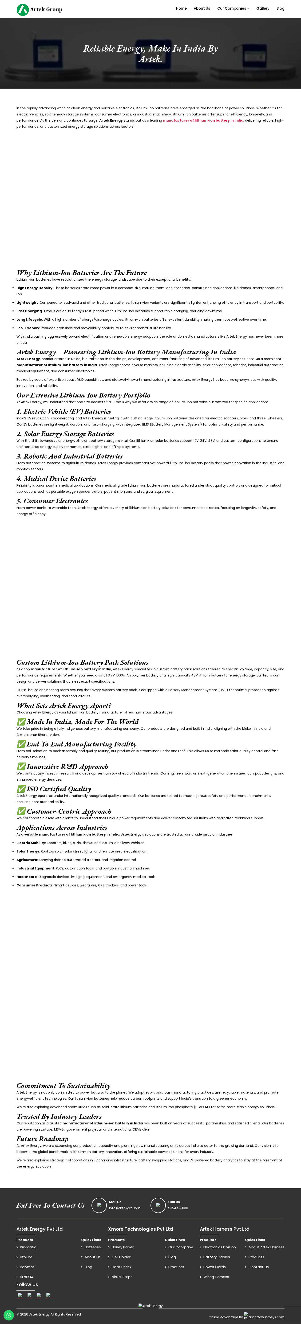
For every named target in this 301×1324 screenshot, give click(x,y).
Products (176, 1266)
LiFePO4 (26, 1276)
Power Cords (214, 1266)
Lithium (26, 1256)
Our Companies (231, 8)
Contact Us (259, 1266)
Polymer (27, 1266)
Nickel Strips (122, 1276)
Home (181, 8)
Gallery (262, 8)
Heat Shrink (121, 1266)
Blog (281, 8)
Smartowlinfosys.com (267, 1317)
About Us (202, 8)
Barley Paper (123, 1247)
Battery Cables (216, 1256)
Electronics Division (219, 1247)
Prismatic (28, 1247)
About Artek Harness (267, 1247)
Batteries (93, 1247)
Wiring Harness (216, 1276)
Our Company (180, 1247)
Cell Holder (121, 1256)
